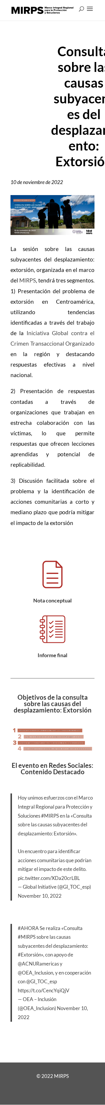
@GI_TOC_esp (41, 981)
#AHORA (28, 928)
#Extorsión (29, 955)
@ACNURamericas (38, 964)
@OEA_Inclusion (35, 973)
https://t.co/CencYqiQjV (43, 990)
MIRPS (27, 280)
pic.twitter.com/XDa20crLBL (49, 878)
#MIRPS (50, 816)
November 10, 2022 (40, 896)
